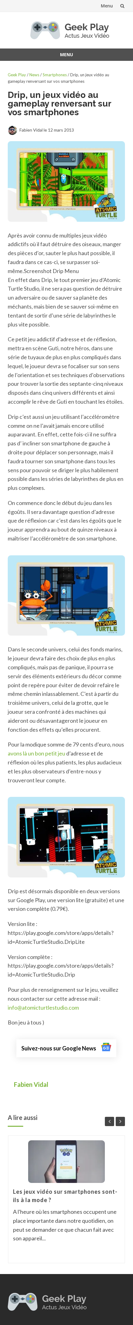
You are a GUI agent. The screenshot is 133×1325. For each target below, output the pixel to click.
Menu (107, 6)
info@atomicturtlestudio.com (43, 1007)
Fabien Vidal (31, 1084)
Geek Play (17, 74)
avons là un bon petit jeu (36, 753)
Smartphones (55, 74)
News (34, 74)
